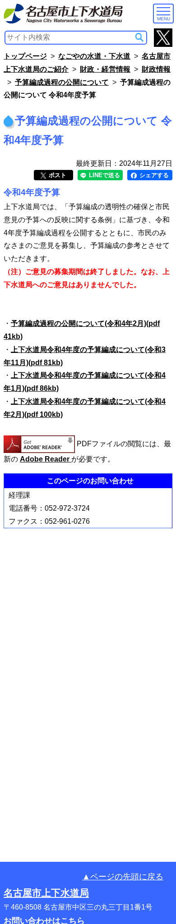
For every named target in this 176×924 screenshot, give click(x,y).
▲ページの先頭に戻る (122, 876)
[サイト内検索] (139, 37)
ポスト (56, 175)
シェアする (153, 175)
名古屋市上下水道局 (46, 892)
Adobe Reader (45, 459)
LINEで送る (103, 175)
